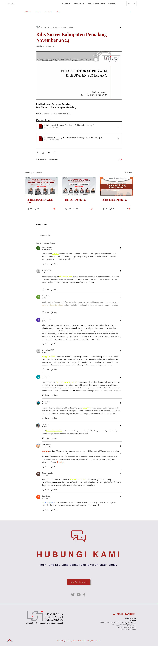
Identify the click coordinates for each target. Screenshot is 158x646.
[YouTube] (78, 594)
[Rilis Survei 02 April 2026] (116, 186)
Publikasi (48, 12)
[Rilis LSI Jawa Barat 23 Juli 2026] (41, 186)
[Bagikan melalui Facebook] (37, 152)
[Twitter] (72, 594)
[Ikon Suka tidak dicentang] (43, 263)
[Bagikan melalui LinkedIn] (49, 152)
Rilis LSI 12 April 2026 (75, 199)
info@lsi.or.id (131, 629)
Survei (38, 12)
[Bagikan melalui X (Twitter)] (43, 152)
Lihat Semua (128, 172)
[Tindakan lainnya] (120, 27)
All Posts (28, 12)
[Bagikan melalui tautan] (54, 152)
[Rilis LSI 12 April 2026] (79, 186)
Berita (59, 12)
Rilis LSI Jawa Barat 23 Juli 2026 (40, 201)
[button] (130, 12)
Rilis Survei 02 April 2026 (114, 199)
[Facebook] (84, 594)
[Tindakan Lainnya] (120, 248)
